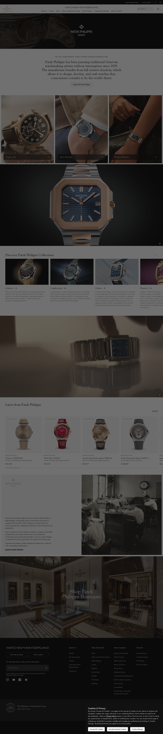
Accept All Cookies (96, 729)
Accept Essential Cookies (117, 729)
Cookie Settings (137, 729)
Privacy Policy (111, 716)
